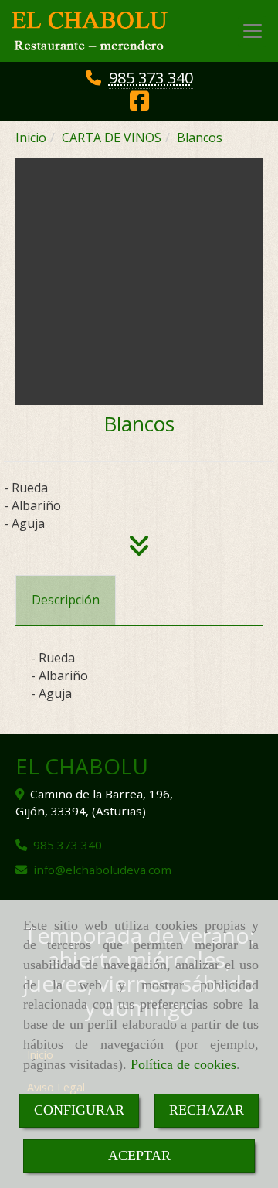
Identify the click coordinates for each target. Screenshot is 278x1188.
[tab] (65, 600)
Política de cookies (183, 1064)
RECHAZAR (206, 1110)
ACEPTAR (139, 1155)
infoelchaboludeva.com (102, 869)
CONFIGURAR (79, 1110)
